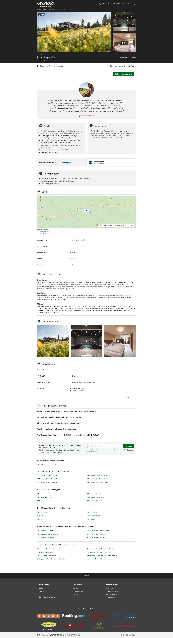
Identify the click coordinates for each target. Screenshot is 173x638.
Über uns (75, 588)
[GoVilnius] (124, 626)
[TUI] (99, 616)
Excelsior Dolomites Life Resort (96, 549)
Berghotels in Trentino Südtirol (97, 482)
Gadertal (41, 519)
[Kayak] (48, 616)
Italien (44, 9)
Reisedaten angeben (123, 74)
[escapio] (45, 4)
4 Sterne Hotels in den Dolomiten (98, 530)
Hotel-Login (109, 588)
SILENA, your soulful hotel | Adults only (48, 559)
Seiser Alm (92, 512)
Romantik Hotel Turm (93, 552)
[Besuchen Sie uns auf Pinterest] (130, 635)
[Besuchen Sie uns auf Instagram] (126, 635)
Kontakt (41, 588)
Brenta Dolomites (42, 555)
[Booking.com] (73, 615)
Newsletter (42, 591)
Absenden (128, 446)
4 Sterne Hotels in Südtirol (96, 534)
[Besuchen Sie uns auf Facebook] (122, 635)
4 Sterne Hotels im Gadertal (97, 537)
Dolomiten (42, 512)
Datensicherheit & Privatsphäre (48, 597)
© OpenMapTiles (110, 225)
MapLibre (102, 225)
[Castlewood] (99, 626)
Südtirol (41, 516)
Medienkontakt (110, 597)
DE (128, 4)
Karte (134, 57)
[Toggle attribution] (133, 225)
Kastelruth (62, 9)
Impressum (76, 594)
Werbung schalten (111, 594)
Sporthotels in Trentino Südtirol (47, 475)
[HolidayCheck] (124, 616)
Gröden (91, 519)
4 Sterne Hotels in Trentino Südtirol (48, 479)
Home (39, 9)
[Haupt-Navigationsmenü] (134, 4)
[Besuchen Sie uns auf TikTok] (133, 635)
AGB (40, 594)
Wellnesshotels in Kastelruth (47, 465)
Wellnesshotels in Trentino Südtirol (98, 475)
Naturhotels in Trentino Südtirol (97, 479)
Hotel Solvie (40, 552)
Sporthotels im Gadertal (45, 537)
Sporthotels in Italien (44, 501)
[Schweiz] (73, 626)
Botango (39, 549)
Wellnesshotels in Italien (95, 497)
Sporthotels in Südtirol (45, 530)
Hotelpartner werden (112, 591)
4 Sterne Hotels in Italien (96, 501)
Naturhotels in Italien (94, 494)
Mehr (127, 398)
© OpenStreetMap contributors (123, 225)
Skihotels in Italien (44, 494)
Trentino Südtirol (52, 9)
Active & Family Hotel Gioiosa (95, 555)
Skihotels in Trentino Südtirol (47, 482)
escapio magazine (78, 591)
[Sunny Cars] (48, 626)
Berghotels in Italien (44, 497)
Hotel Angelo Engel (92, 559)
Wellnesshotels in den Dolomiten (48, 534)
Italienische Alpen (94, 516)
